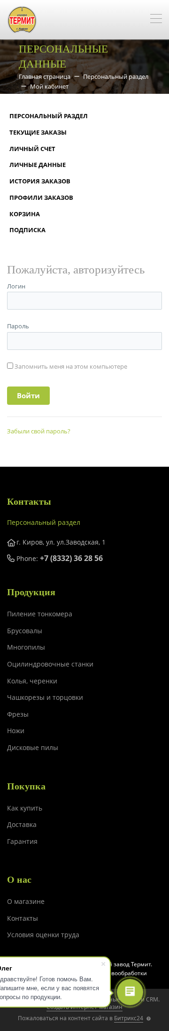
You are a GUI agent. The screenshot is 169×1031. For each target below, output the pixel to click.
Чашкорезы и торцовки (45, 697)
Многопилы (26, 647)
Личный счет (32, 148)
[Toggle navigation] (156, 19)
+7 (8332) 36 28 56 (71, 558)
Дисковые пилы (32, 747)
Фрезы (18, 714)
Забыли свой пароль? (38, 431)
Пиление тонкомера (39, 613)
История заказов (39, 181)
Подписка (27, 230)
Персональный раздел (48, 116)
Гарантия (22, 841)
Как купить (24, 808)
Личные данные (37, 164)
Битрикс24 (128, 1018)
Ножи (15, 730)
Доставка (22, 824)
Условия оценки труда (43, 934)
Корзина (24, 214)
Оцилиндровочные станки (50, 664)
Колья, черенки (32, 680)
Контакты (22, 918)
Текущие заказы (38, 132)
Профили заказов (41, 197)
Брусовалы (24, 630)
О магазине (26, 901)
